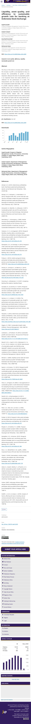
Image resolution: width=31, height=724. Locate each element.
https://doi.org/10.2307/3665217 (10, 329)
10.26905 (25, 711)
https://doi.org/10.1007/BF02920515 (17, 413)
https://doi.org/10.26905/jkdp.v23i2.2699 (15, 54)
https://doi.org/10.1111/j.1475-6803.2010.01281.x (15, 338)
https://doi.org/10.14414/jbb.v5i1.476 (12, 241)
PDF (5, 509)
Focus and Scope (8, 568)
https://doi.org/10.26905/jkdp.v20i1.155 (12, 463)
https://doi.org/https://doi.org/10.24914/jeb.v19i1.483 (16, 321)
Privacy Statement (8, 586)
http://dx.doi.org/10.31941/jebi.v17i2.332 (13, 277)
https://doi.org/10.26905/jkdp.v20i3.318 (18, 264)
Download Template (9, 614)
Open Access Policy (9, 592)
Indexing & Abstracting (9, 601)
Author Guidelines (8, 571)
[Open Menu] (1, 1)
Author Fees (7, 598)
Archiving (6, 583)
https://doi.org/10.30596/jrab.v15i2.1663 (12, 294)
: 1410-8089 (17, 709)
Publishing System (8, 604)
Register (6, 617)
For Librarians (5, 634)
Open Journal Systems (7, 699)
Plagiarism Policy (8, 595)
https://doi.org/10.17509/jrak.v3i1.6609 (12, 379)
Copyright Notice (8, 589)
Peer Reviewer (7, 561)
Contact (6, 565)
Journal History (7, 607)
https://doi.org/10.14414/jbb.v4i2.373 (12, 254)
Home (3, 5)
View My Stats (15, 679)
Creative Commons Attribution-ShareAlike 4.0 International (20, 716)
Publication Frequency (9, 574)
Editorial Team (7, 558)
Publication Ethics (8, 580)
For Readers (5, 628)
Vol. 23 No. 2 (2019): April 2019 (19, 5)
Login (5, 620)
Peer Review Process (9, 577)
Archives (8, 5)
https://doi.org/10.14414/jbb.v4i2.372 (12, 423)
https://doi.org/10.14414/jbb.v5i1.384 (12, 446)
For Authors (5, 631)
